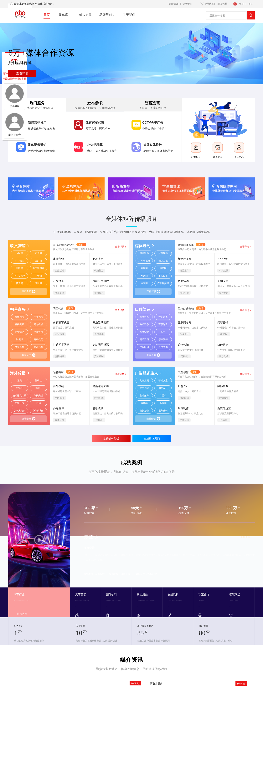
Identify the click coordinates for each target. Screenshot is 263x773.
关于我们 (129, 14)
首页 (47, 14)
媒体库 (63, 14)
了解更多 (245, 536)
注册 (250, 4)
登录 (241, 4)
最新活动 (173, 4)
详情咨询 (22, 613)
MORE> (135, 683)
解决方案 (85, 14)
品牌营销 (105, 14)
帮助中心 (187, 4)
